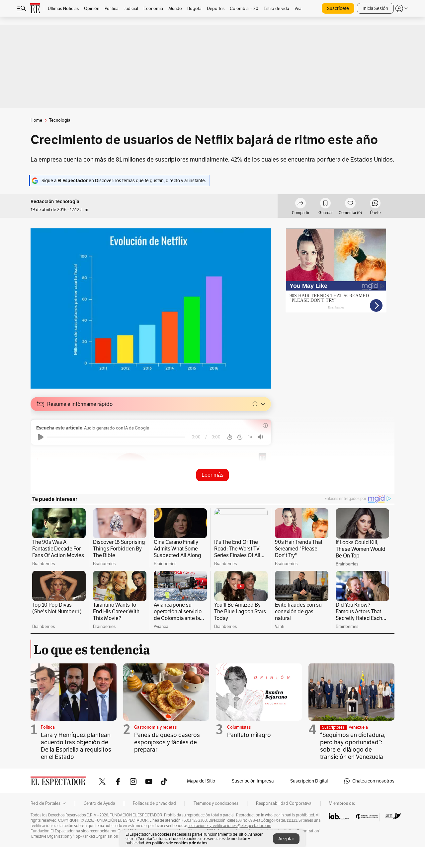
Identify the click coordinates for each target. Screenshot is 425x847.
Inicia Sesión (375, 8)
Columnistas (239, 727)
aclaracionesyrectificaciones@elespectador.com (229, 825)
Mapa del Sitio (201, 781)
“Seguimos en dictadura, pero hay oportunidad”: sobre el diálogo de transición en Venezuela (352, 746)
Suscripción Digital (309, 781)
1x (250, 436)
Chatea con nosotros (373, 781)
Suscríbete (338, 8)
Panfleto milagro (249, 735)
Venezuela (358, 727)
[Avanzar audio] (239, 437)
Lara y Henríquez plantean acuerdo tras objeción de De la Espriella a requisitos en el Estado (76, 746)
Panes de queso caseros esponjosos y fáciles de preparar (167, 742)
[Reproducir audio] (41, 437)
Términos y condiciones (216, 803)
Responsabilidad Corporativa (283, 803)
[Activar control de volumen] (260, 437)
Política (48, 727)
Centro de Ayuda (99, 803)
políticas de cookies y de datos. (180, 842)
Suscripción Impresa (253, 781)
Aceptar (286, 839)
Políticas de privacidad (154, 803)
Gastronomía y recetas (155, 727)
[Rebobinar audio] (229, 437)
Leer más (212, 475)
